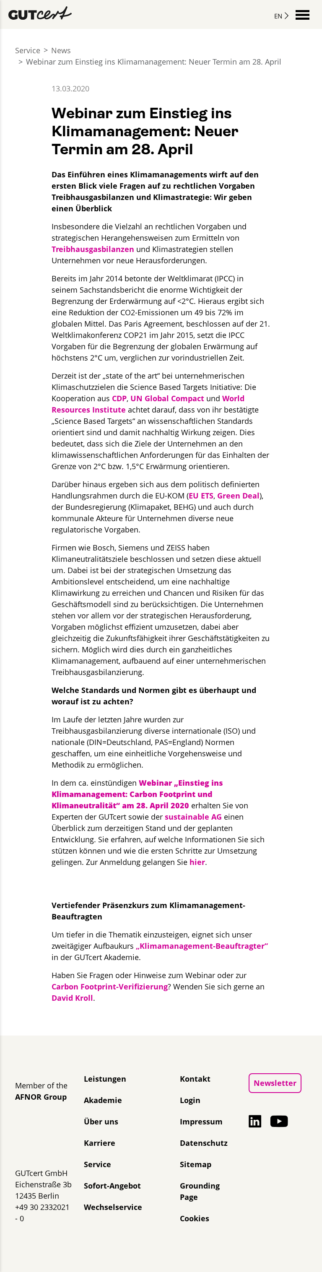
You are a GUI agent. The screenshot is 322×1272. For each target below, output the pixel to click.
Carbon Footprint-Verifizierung (110, 986)
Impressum (201, 1121)
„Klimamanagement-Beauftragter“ (202, 946)
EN (278, 16)
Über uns (101, 1121)
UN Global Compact (167, 398)
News (61, 50)
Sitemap (195, 1164)
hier (197, 862)
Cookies (194, 1218)
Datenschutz (204, 1143)
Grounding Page (200, 1191)
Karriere (99, 1143)
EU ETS (201, 496)
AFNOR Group (41, 1097)
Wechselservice (113, 1207)
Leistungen (105, 1079)
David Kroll (72, 998)
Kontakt (195, 1079)
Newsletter (275, 1083)
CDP (119, 398)
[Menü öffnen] (302, 14)
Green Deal (238, 496)
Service (27, 50)
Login (190, 1100)
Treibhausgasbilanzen (93, 249)
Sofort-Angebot (112, 1186)
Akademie (103, 1100)
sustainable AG (193, 817)
